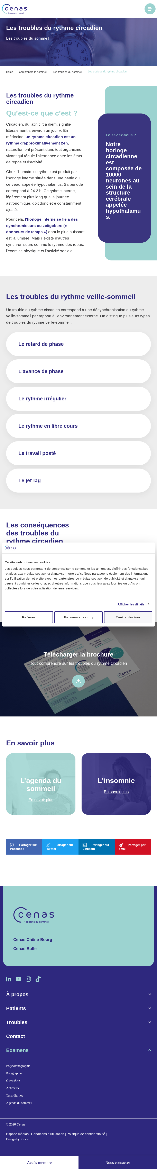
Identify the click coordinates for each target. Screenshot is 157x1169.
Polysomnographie (18, 1066)
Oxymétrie (13, 1081)
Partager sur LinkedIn (96, 846)
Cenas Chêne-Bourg (32, 939)
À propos (17, 994)
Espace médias (17, 1134)
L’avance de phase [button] (41, 371)
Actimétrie (13, 1088)
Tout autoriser (128, 617)
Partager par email (132, 846)
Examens (17, 1050)
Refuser (29, 617)
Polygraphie (14, 1073)
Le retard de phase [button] (41, 344)
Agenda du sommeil (19, 1103)
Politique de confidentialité (86, 1134)
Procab (25, 1139)
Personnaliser (76, 617)
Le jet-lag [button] (29, 480)
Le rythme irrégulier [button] (42, 398)
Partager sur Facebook (23, 846)
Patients (16, 1008)
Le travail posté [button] (37, 453)
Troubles (16, 1022)
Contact (15, 1036)
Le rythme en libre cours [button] (48, 426)
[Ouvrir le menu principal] (150, 8)
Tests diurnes (14, 1095)
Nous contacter (117, 1162)
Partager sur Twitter (59, 846)
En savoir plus (40, 800)
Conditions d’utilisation (47, 1134)
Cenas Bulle (25, 948)
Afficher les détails (131, 604)
